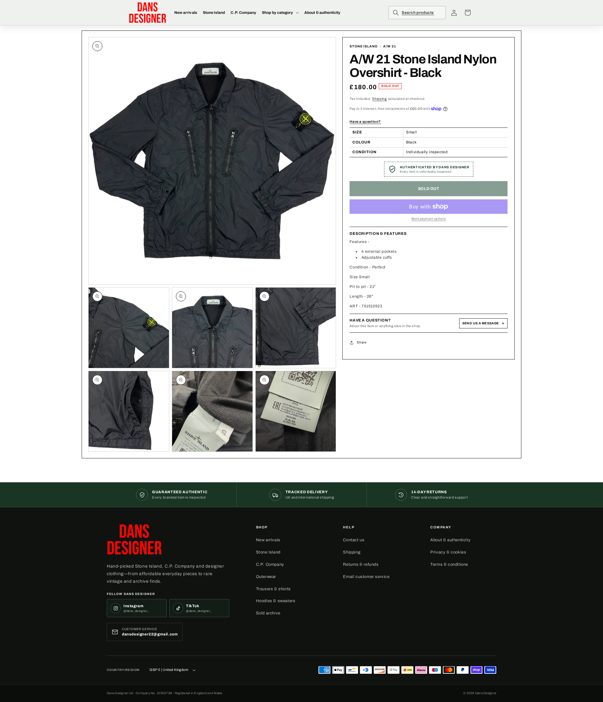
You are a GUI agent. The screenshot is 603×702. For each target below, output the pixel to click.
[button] (280, 13)
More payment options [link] (428, 218)
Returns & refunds (360, 564)
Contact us (353, 540)
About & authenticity (450, 540)
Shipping (379, 98)
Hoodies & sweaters (276, 601)
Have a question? (365, 121)
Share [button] (362, 342)
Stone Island (268, 552)
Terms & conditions (449, 564)
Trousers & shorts (273, 589)
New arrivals (268, 540)
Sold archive (268, 613)
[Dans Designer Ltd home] (134, 539)
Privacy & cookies (448, 552)
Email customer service (366, 577)
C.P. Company (270, 564)
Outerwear (266, 577)
